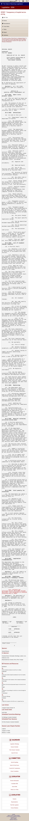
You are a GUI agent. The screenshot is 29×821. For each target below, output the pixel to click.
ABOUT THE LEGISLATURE (14, 815)
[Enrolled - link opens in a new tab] (2, 678)
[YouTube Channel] (23, 1)
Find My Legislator (14, 804)
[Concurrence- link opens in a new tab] (2, 694)
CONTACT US (14, 817)
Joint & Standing (14, 762)
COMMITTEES (15, 758)
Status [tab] (5, 20)
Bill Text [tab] (5, 17)
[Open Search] (26, 1)
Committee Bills (14, 783)
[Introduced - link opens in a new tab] (2, 668)
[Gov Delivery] (13, 1)
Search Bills (14, 786)
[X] (19, 1)
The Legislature (13, 4)
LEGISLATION (16, 776)
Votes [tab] (4, 29)
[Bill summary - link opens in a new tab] (2, 699)
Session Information (14, 780)
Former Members (14, 807)
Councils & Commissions (14, 768)
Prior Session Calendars (14, 749)
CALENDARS (16, 740)
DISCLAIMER (13, 818)
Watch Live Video (14, 789)
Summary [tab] (5, 35)
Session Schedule (14, 746)
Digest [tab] (5, 32)
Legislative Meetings (14, 743)
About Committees (15, 771)
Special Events (14, 752)
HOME (13, 814)
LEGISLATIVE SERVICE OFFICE (14, 816)
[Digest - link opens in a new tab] (2, 688)
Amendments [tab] (6, 23)
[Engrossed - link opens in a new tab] (2, 673)
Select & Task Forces (14, 765)
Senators (14, 798)
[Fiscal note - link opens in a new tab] (2, 683)
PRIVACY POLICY (13, 819)
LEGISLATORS (15, 795)
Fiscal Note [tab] (6, 26)
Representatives (14, 801)
